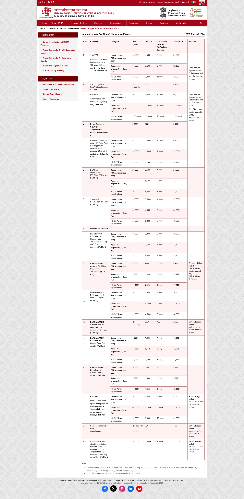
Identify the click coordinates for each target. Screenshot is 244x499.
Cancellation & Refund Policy (87, 480)
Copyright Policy (119, 480)
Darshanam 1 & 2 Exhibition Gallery (58, 85)
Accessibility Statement (152, 480)
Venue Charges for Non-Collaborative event (100, 28)
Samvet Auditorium (51, 99)
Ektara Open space (51, 89)
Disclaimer (167, 480)
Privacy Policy (105, 480)
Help (182, 480)
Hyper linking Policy (134, 480)
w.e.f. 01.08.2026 (195, 34)
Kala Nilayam (73, 28)
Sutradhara (61, 28)
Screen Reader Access (166, 2)
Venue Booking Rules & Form (55, 66)
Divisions (51, 28)
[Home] (40, 2)
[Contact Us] (49, 2)
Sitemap (176, 480)
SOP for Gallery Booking (53, 71)
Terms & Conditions (67, 480)
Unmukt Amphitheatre (52, 94)
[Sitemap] (53, 2)
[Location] (44, 2)
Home (42, 28)
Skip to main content (149, 2)
